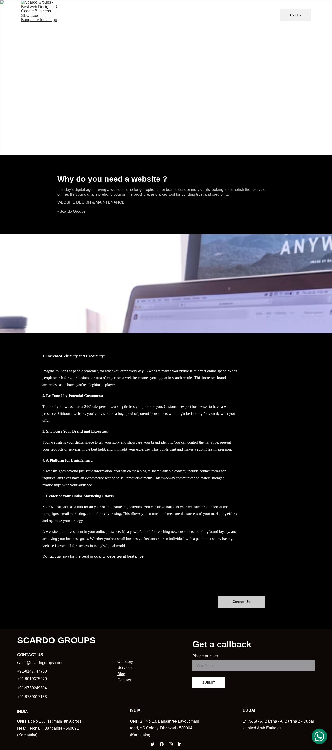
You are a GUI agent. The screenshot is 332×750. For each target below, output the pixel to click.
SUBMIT (208, 682)
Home (98, 15)
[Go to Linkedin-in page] (180, 744)
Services (124, 668)
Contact (124, 680)
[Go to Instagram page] (171, 744)
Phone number (205, 656)
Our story (121, 15)
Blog (261, 15)
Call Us (295, 15)
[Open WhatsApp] (319, 736)
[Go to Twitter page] (153, 744)
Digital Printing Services (195, 15)
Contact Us (241, 602)
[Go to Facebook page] (162, 744)
